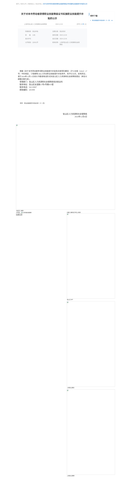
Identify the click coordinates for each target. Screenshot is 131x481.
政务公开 (23, 4)
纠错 (17, 214)
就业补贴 (38, 4)
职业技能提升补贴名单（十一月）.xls (102, 20)
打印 (20, 214)
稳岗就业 (31, 4)
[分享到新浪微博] (26, 212)
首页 (17, 4)
